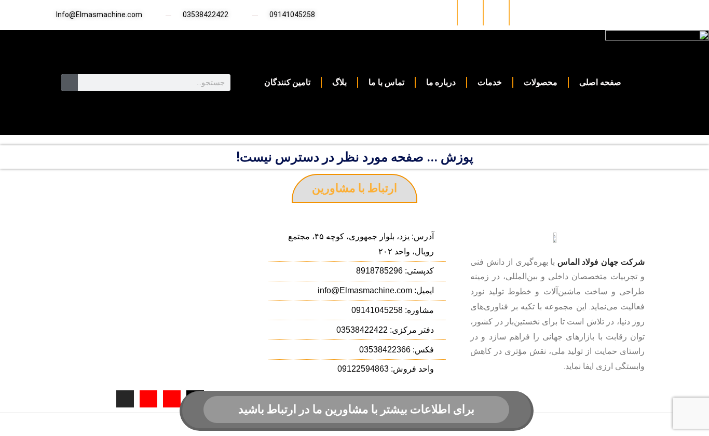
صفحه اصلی (600, 82)
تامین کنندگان (287, 82)
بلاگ (339, 82)
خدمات (490, 82)
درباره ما (441, 82)
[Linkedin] (521, 12)
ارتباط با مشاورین (354, 188)
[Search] (69, 82)
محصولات (540, 82)
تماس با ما (386, 82)
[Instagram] (495, 12)
